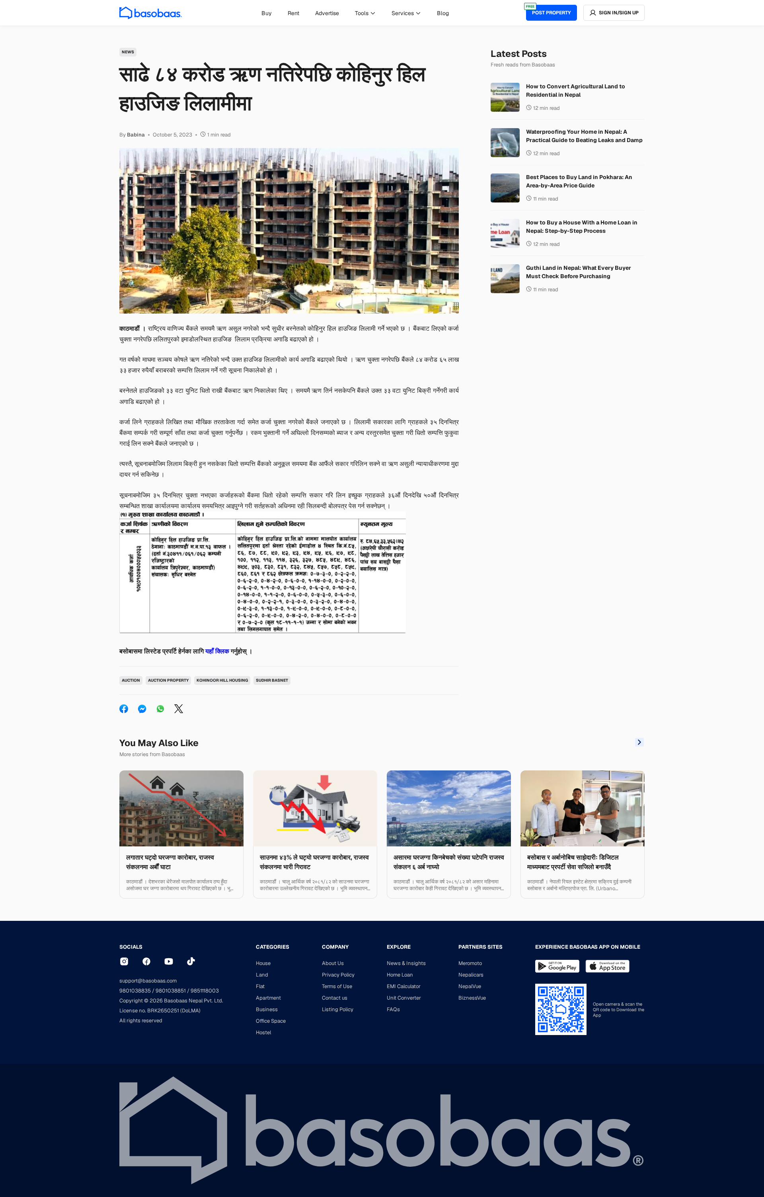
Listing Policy (337, 1009)
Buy (266, 13)
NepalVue (469, 986)
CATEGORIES (272, 947)
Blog (443, 13)
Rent (293, 13)
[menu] (355, 12)
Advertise (327, 13)
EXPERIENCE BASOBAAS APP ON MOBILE (587, 947)
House (263, 963)
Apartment (268, 997)
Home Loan (400, 974)
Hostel (263, 1032)
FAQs (393, 1009)
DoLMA (190, 1010)
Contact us (334, 997)
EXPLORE (399, 947)
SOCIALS (130, 947)
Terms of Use (337, 986)
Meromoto (470, 963)
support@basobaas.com (148, 980)
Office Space (271, 1021)
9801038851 (171, 990)
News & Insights (406, 963)
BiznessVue (472, 997)
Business (267, 1009)
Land (262, 974)
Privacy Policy (338, 974)
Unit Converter (404, 997)
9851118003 (205, 990)
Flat (260, 986)
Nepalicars (470, 974)
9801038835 (135, 990)
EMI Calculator (404, 986)
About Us (333, 963)
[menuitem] (266, 13)
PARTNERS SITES (480, 947)
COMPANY (335, 947)
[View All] (639, 743)
